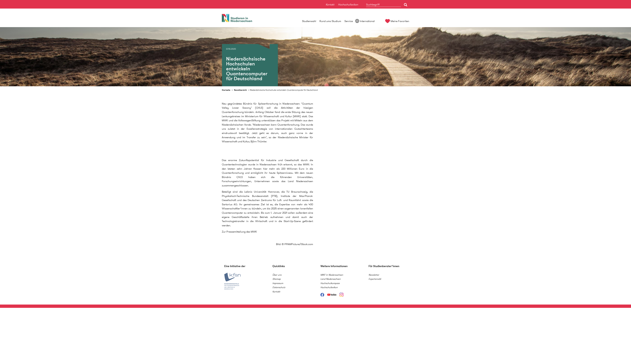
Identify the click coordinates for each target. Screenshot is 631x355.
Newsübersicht (240, 90)
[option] (315, 56)
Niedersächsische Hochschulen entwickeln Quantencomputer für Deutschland (284, 90)
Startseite (226, 90)
